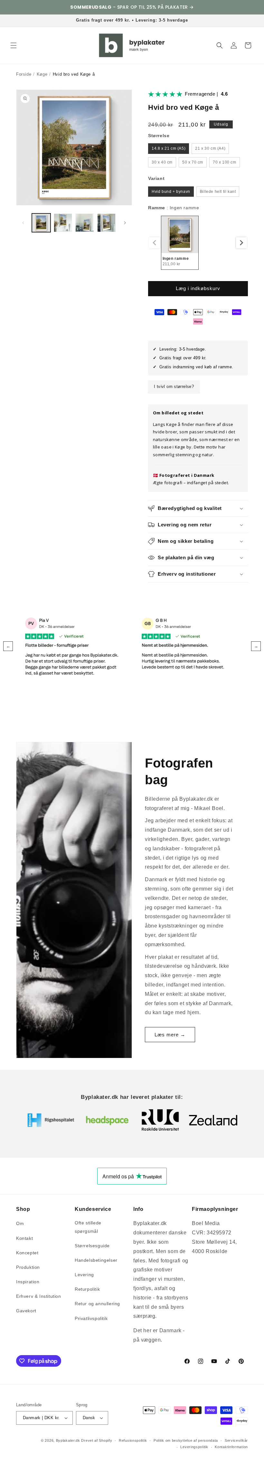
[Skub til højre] (125, 223)
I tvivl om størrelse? (174, 386)
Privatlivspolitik (91, 1318)
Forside (23, 74)
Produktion (28, 1267)
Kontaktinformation (231, 1447)
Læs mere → (170, 1034)
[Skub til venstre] (23, 223)
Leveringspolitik (194, 1447)
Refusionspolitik (133, 1440)
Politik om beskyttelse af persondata (186, 1440)
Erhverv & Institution (38, 1296)
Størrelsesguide (92, 1245)
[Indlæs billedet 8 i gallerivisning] (84, 222)
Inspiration (28, 1281)
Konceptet (27, 1252)
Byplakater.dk (68, 1440)
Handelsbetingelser (96, 1260)
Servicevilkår (236, 1440)
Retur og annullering (97, 1303)
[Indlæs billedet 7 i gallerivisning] (63, 222)
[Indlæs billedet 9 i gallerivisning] (106, 222)
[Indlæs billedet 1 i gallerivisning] (41, 222)
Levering (84, 1274)
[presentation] (241, 242)
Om (20, 1223)
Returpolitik (87, 1289)
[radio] (168, 148)
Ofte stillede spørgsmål (88, 1226)
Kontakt (24, 1238)
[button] (13, 45)
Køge (42, 74)
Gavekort (26, 1310)
